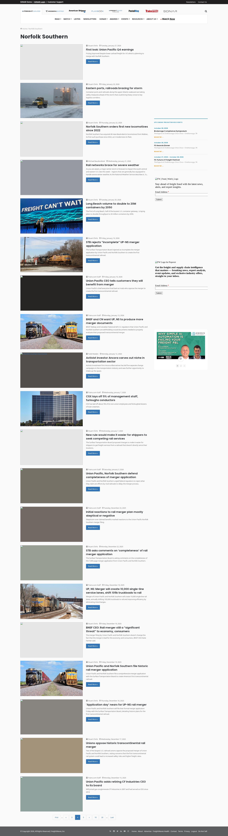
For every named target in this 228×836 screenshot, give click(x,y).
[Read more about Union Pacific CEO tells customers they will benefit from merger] (51, 293)
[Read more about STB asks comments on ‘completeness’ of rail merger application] (51, 563)
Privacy (187, 831)
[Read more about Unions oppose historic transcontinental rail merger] (51, 755)
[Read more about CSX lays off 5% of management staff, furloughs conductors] (51, 408)
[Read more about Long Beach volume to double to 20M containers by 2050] (51, 216)
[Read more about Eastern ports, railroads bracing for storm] (51, 100)
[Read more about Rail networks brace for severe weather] (51, 177)
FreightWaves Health (161, 831)
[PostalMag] (133, 11)
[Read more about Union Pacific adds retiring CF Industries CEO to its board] (51, 794)
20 (102, 817)
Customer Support (55, 2)
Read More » (93, 61)
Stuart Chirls (93, 45)
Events (124, 19)
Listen (77, 19)
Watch (66, 19)
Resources (137, 19)
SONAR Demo (26, 2)
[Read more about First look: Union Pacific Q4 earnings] (51, 62)
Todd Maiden (93, 354)
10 (95, 817)
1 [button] (177, 366)
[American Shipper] (77, 11)
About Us (151, 19)
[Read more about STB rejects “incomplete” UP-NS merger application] (51, 254)
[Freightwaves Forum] (115, 11)
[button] (180, 332)
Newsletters (191, 2)
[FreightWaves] (31, 11)
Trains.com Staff (94, 277)
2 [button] (180, 366)
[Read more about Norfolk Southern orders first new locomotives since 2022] (51, 139)
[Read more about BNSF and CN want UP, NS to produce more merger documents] (51, 331)
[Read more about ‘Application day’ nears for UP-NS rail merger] (51, 717)
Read (57, 19)
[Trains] (152, 11)
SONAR (102, 19)
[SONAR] (170, 11)
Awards (114, 19)
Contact (174, 831)
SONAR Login (39, 2)
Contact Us (202, 2)
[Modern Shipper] (54, 11)
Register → (158, 137)
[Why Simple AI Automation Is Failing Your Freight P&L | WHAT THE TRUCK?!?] (181, 345)
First (56, 817)
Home (24, 28)
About (140, 831)
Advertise (147, 831)
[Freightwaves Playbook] (97, 11)
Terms (180, 831)
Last (112, 817)
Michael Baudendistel (96, 161)
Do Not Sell (202, 831)
